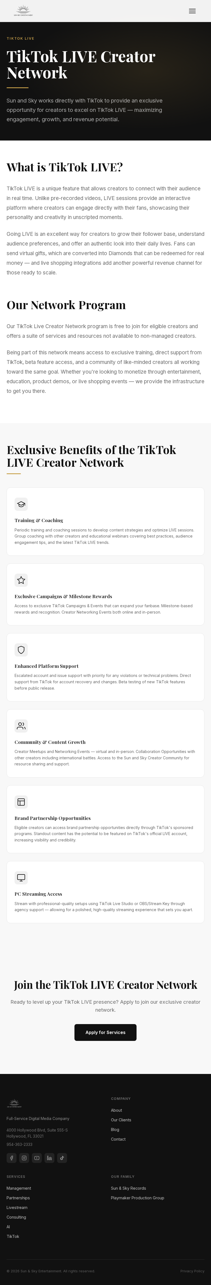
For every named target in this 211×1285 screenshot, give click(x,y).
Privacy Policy (192, 1271)
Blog (115, 1129)
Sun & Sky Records (128, 1188)
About (116, 1110)
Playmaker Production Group (137, 1197)
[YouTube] (37, 1158)
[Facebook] (11, 1158)
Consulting (16, 1217)
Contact (118, 1139)
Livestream (17, 1207)
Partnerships (18, 1197)
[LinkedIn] (49, 1158)
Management (19, 1188)
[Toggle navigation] (192, 11)
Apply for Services (105, 1032)
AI (8, 1226)
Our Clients (121, 1119)
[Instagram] (24, 1158)
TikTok (13, 1236)
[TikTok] (62, 1158)
